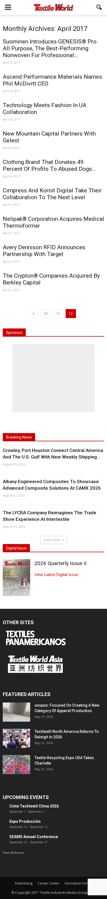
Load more (51, 539)
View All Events (13, 852)
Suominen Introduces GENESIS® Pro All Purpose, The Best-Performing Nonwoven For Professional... (50, 48)
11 (58, 313)
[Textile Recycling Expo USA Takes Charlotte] (16, 764)
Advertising (23, 883)
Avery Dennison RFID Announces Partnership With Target (44, 250)
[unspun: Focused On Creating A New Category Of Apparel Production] (16, 712)
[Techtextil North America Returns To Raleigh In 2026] (16, 738)
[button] (99, 7)
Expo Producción (25, 821)
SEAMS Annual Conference (33, 837)
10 (45, 313)
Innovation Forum (78, 883)
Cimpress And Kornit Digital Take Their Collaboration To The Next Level (52, 194)
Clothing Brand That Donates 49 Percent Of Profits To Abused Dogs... (49, 165)
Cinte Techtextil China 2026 (34, 806)
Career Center (49, 883)
